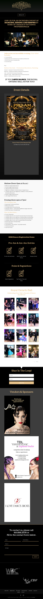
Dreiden (33, 597)
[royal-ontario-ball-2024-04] (33, 326)
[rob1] (21, 357)
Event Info (6, 590)
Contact (22, 592)
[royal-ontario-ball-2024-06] (9, 326)
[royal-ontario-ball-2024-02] (21, 341)
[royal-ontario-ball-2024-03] (33, 341)
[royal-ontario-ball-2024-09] (21, 326)
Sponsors (35, 590)
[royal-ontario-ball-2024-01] (9, 357)
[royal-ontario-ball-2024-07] (33, 310)
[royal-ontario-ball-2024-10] (21, 310)
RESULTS (21, 15)
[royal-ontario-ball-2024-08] (9, 310)
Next (37, 361)
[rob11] (33, 357)
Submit (35, 557)
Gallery (18, 592)
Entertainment (24, 590)
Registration (12, 590)
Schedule (30, 590)
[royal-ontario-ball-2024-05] (9, 341)
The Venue (18, 590)
